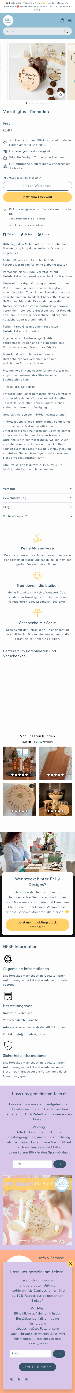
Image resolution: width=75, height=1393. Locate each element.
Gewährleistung (14, 498)
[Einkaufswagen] (62, 20)
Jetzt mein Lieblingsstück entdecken (37, 924)
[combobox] (37, 31)
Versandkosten (32, 178)
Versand (9, 489)
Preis (6, 124)
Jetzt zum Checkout (37, 197)
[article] (19, 763)
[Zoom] (60, 94)
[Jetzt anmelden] (59, 1354)
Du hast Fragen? (15, 516)
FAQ (6, 507)
